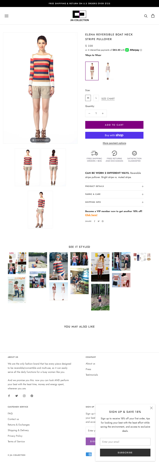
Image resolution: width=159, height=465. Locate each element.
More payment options (114, 143)
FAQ (10, 413)
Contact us (13, 419)
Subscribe (125, 452)
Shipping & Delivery (18, 430)
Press (88, 369)
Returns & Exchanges (19, 424)
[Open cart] (152, 16)
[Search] (146, 15)
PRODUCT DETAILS (94, 186)
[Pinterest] (103, 221)
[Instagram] (24, 396)
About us (90, 363)
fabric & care (93, 194)
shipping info (93, 202)
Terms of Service (16, 441)
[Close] (151, 408)
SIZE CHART (108, 98)
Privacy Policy (15, 436)
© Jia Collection (17, 455)
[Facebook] (94, 221)
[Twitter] (99, 221)
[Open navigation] (6, 15)
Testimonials (92, 375)
